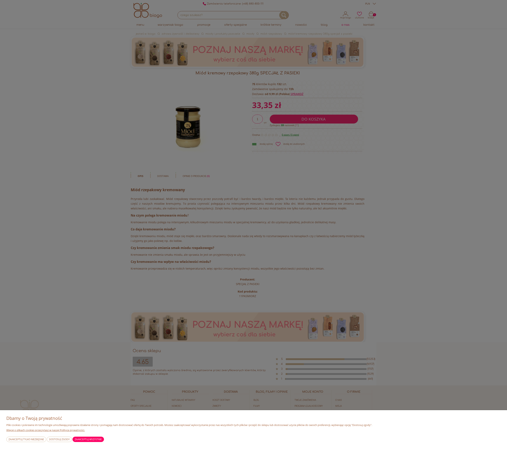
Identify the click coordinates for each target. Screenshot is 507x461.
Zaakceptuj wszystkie (88, 439)
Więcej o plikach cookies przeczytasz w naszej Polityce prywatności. (45, 430)
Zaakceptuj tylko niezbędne (26, 439)
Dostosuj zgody (59, 439)
